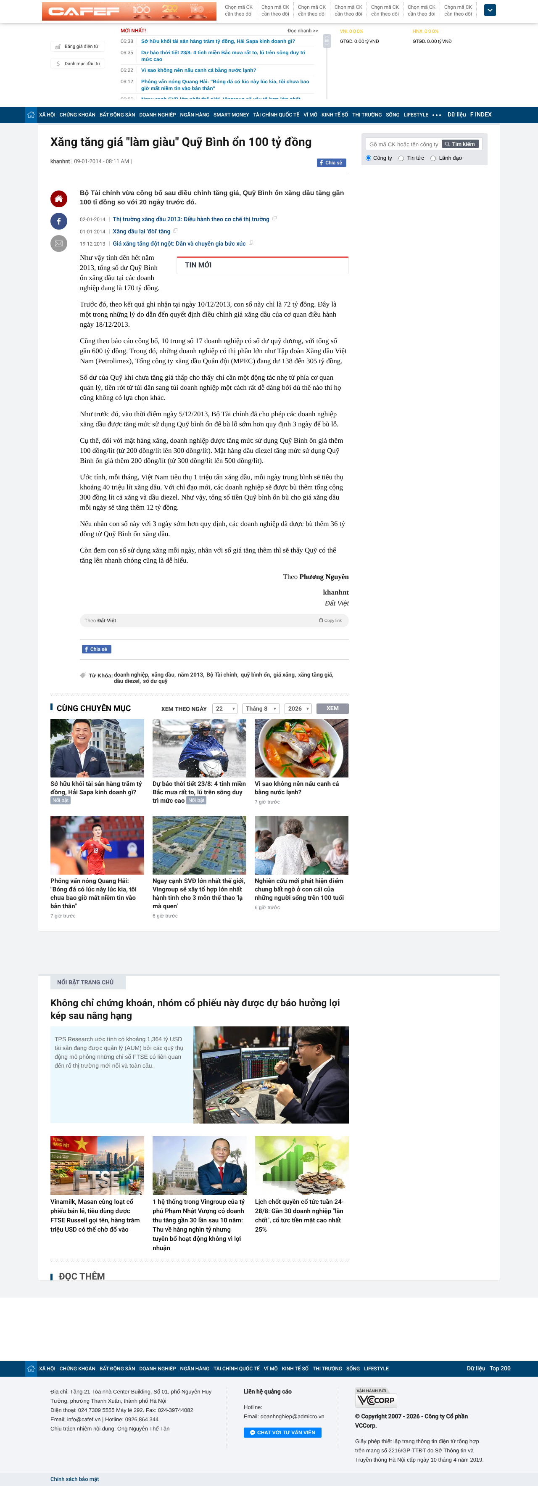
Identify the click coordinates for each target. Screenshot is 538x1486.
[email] (58, 243)
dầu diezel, (127, 681)
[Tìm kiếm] (461, 144)
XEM (333, 708)
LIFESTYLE (416, 115)
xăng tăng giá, (315, 675)
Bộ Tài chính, (222, 675)
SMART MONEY (231, 115)
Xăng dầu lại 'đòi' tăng (142, 231)
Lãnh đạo (450, 158)
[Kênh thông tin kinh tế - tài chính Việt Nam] (129, 11)
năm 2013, (191, 675)
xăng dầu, (163, 675)
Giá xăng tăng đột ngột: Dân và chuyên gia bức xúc (179, 244)
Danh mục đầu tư (82, 63)
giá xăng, (284, 675)
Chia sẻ (333, 163)
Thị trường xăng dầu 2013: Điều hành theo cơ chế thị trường (191, 219)
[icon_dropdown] (490, 10)
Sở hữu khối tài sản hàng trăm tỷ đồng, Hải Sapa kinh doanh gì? (96, 788)
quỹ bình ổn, (256, 675)
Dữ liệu (457, 114)
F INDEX (481, 114)
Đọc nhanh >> (302, 31)
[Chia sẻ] (58, 221)
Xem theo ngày (184, 709)
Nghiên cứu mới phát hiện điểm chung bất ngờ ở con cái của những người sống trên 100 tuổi (299, 889)
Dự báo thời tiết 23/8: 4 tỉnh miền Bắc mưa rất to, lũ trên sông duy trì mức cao (199, 792)
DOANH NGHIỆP (158, 115)
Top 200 (500, 1368)
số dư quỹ (155, 681)
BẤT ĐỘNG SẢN (117, 115)
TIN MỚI (198, 265)
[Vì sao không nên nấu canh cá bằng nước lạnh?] (301, 748)
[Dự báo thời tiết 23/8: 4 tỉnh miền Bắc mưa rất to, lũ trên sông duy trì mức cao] (199, 748)
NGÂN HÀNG (195, 115)
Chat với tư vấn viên (286, 1433)
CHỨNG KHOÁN (77, 115)
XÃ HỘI (47, 115)
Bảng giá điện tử (81, 46)
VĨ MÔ (310, 115)
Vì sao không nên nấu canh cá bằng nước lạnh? (297, 788)
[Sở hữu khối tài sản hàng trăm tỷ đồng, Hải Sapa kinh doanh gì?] (97, 748)
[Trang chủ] (31, 114)
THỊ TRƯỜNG (367, 115)
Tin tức (415, 158)
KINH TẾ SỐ (335, 115)
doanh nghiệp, (131, 675)
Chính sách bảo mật (74, 1479)
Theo (213, 621)
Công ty (382, 158)
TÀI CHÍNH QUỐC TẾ (276, 115)
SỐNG (392, 115)
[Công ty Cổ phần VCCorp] (421, 1397)
